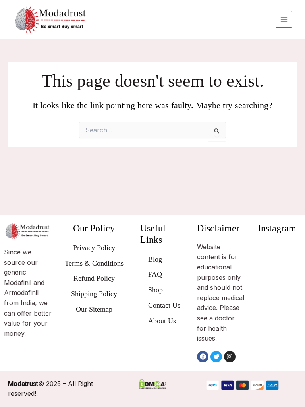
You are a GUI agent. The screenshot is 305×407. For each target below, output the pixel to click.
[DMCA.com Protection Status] (152, 383)
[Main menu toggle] (284, 19)
